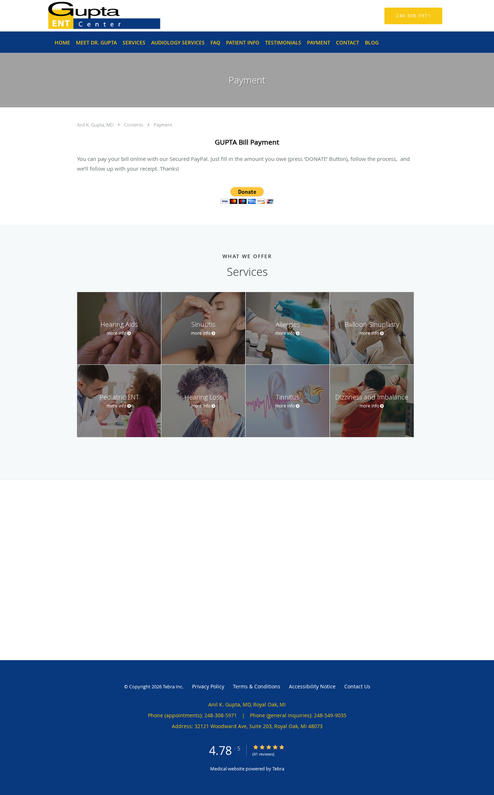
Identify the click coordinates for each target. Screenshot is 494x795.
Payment (163, 124)
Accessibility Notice (312, 686)
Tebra (278, 768)
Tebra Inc (172, 686)
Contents (134, 124)
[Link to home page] (93, 15)
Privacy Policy (208, 686)
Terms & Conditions (256, 686)
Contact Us (357, 686)
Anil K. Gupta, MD (96, 124)
